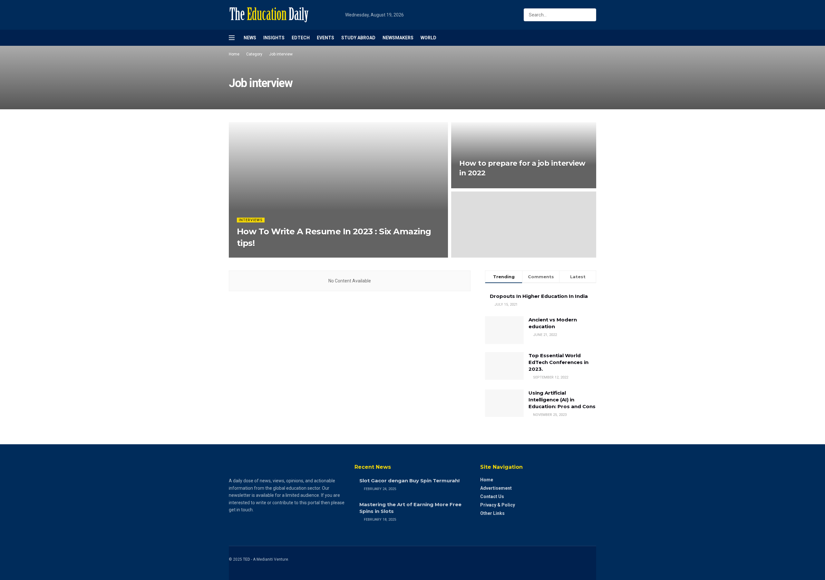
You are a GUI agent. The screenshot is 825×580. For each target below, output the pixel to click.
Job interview (281, 54)
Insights (274, 37)
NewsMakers (398, 37)
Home (234, 54)
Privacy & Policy (497, 504)
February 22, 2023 (277, 255)
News (250, 37)
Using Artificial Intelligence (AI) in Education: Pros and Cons (562, 399)
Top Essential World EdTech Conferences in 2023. (558, 362)
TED (246, 559)
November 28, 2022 (479, 186)
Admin (248, 255)
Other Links (492, 513)
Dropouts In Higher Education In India (539, 296)
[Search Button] (590, 14)
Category (254, 54)
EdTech (301, 37)
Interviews (251, 220)
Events (325, 37)
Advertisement (496, 488)
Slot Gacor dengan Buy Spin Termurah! (409, 480)
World (428, 37)
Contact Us (492, 496)
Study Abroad (358, 37)
